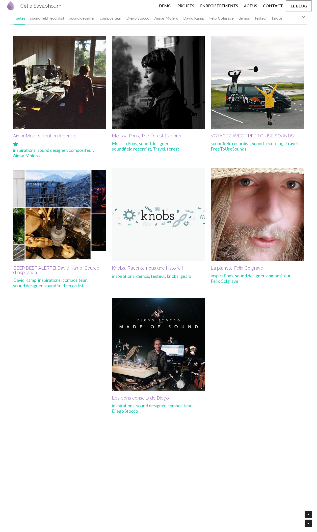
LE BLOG (299, 5)
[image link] (10, 5)
